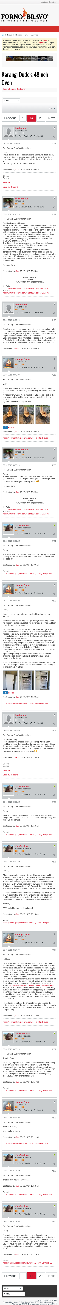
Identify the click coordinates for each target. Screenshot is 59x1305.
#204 (54, 802)
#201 (54, 541)
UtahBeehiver (22, 525)
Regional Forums (21, 35)
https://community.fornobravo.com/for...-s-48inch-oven (25, 438)
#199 (54, 375)
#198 (54, 320)
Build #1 (6, 183)
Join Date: (19, 136)
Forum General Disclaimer (14, 89)
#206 (54, 950)
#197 (54, 214)
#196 (54, 144)
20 (40, 118)
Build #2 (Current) (10, 187)
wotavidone (21, 304)
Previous (10, 118)
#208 (54, 1118)
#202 (54, 601)
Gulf (17, 170)
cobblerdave (21, 198)
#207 (54, 1049)
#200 (54, 465)
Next (51, 118)
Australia (34, 35)
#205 (54, 862)
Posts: (36, 136)
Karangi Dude (22, 359)
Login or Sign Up (48, 2)
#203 (54, 731)
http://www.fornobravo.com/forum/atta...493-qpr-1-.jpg (31, 985)
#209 (54, 1171)
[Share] (54, 137)
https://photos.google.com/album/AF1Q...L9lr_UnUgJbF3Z (27, 573)
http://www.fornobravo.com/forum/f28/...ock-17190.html (26, 293)
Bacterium (20, 128)
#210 (54, 1222)
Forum (9, 35)
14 (31, 118)
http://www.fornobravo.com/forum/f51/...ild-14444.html (25, 288)
